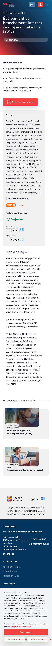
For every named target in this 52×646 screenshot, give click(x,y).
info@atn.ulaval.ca (41, 544)
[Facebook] (4, 554)
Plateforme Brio (11, 575)
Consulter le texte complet (23, 102)
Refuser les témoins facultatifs (39, 639)
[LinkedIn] (9, 554)
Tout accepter (26, 632)
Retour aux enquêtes (15, 13)
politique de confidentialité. (19, 626)
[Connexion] (40, 4)
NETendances (10, 571)
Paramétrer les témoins (16, 639)
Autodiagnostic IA (12, 566)
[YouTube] (13, 554)
